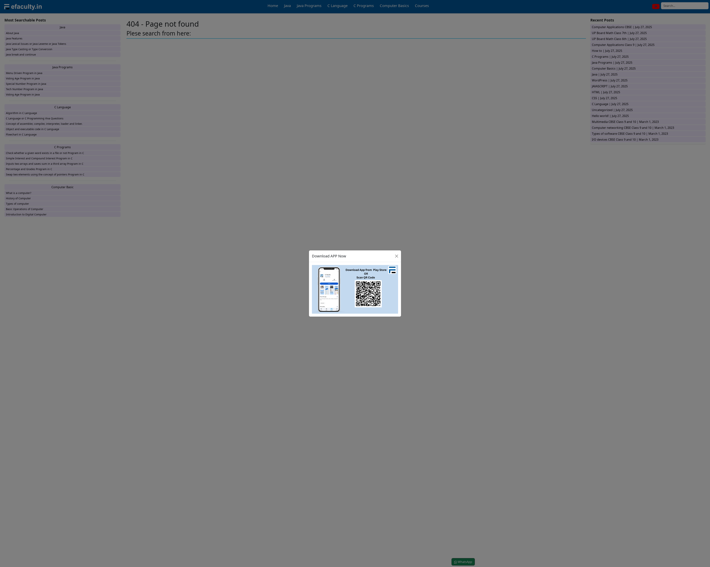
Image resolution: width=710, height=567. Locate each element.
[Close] (397, 256)
